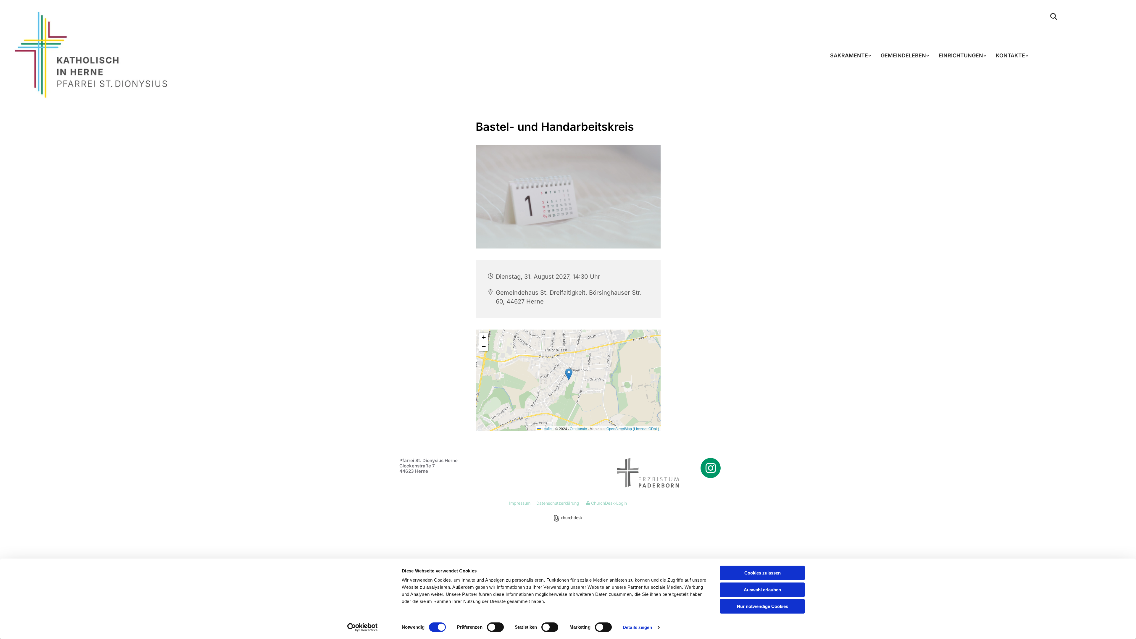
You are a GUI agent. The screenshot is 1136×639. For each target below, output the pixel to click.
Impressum (519, 503)
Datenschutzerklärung (557, 503)
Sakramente (849, 55)
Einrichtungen (961, 55)
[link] (851, 55)
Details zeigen (637, 627)
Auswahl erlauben (762, 589)
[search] (1053, 16)
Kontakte (1010, 55)
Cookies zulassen (762, 572)
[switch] (495, 627)
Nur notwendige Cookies (762, 606)
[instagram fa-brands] (710, 468)
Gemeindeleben (903, 55)
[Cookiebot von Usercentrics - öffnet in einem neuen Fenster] (362, 627)
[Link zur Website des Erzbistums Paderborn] (640, 473)
